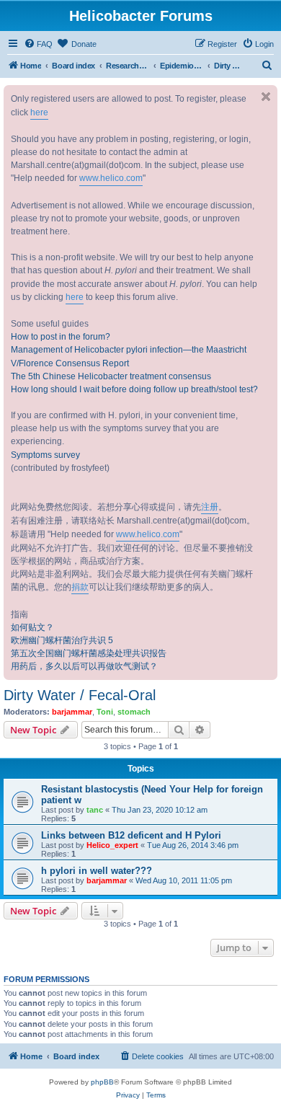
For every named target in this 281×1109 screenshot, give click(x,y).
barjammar (72, 711)
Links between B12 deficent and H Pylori (131, 835)
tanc (94, 809)
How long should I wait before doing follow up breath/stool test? (134, 389)
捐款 (80, 587)
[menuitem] (38, 44)
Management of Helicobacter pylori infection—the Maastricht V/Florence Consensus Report (128, 356)
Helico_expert (112, 845)
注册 (209, 507)
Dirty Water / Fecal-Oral (80, 695)
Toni (105, 711)
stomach (134, 711)
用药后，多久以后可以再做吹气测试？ (84, 666)
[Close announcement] (266, 96)
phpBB (102, 1082)
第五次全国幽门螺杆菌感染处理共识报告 (88, 653)
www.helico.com (111, 178)
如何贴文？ (32, 627)
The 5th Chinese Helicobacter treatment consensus (111, 376)
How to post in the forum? (60, 337)
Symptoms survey (45, 455)
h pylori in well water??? (96, 870)
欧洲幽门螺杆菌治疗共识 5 (62, 640)
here (39, 112)
